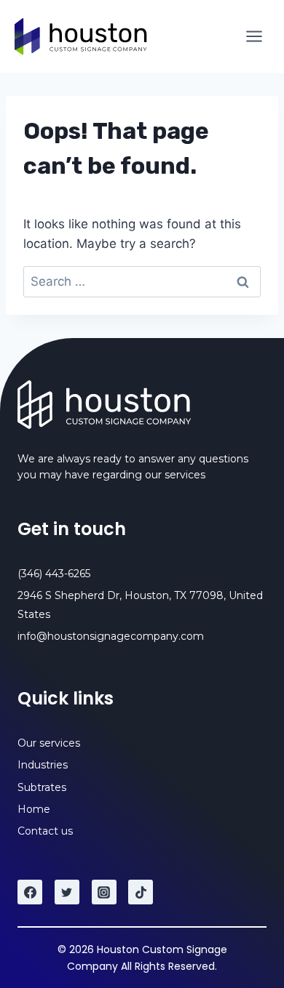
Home (33, 809)
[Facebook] (29, 892)
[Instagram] (104, 892)
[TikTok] (140, 892)
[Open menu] (253, 36)
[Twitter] (67, 892)
